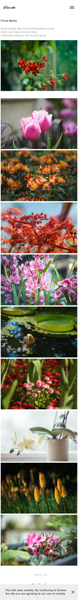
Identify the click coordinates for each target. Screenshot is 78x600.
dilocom (9, 7)
